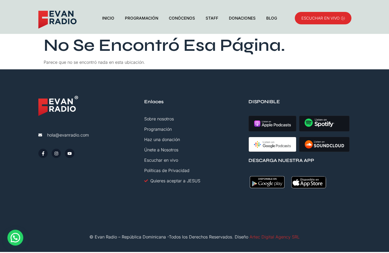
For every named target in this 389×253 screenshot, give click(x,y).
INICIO (108, 18)
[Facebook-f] (43, 153)
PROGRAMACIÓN (141, 18)
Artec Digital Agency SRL (275, 237)
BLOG (271, 18)
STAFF (212, 18)
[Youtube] (69, 153)
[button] (15, 238)
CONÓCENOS (182, 18)
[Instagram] (56, 153)
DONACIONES (242, 18)
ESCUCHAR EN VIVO (320, 18)
